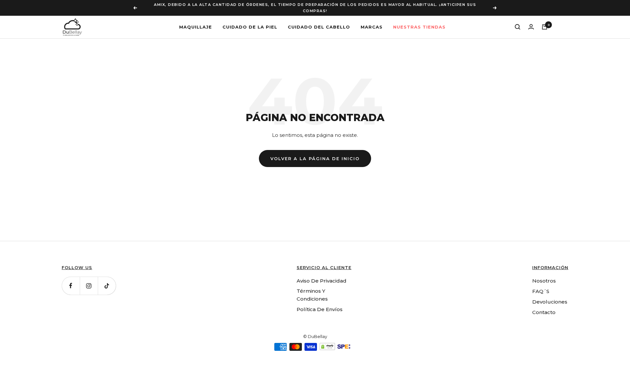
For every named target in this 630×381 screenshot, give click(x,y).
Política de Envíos (320, 309)
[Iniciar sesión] (531, 27)
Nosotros (544, 281)
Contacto (544, 312)
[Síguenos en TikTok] (107, 286)
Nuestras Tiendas (419, 26)
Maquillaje (195, 26)
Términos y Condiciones (312, 295)
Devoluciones (549, 302)
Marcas (372, 26)
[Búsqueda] (517, 27)
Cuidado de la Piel (249, 26)
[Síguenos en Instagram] (89, 286)
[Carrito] (544, 27)
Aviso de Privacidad (321, 281)
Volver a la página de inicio (315, 158)
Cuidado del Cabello (319, 26)
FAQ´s (540, 291)
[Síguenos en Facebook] (71, 286)
